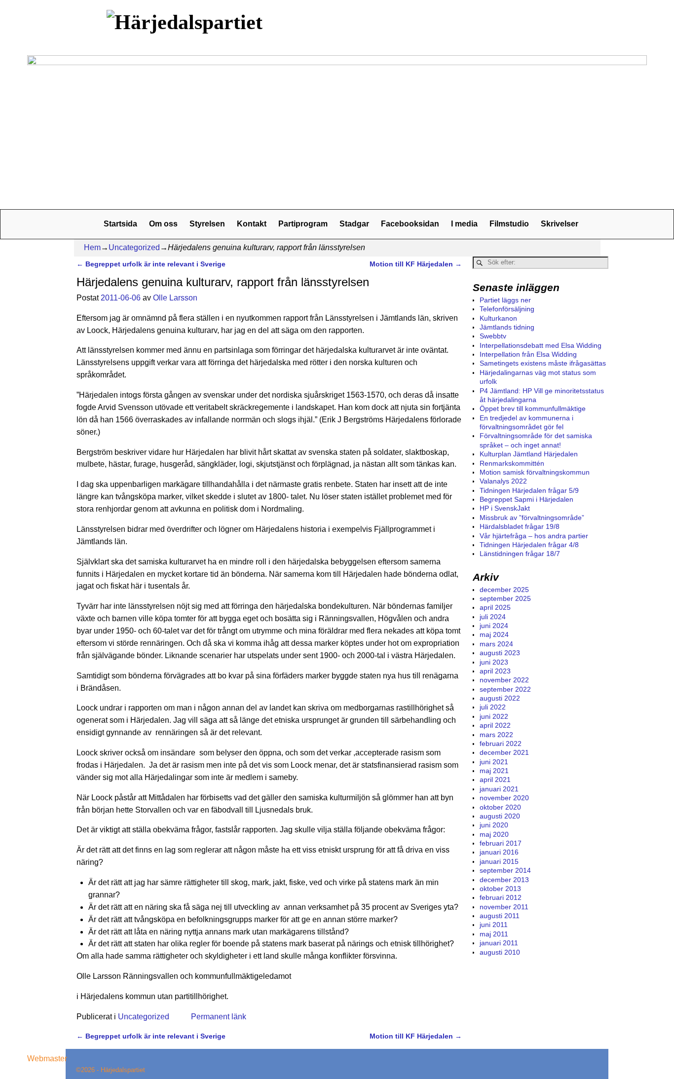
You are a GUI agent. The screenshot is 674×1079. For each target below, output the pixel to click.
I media (464, 224)
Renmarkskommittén (512, 463)
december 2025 (504, 590)
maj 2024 (494, 634)
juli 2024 (493, 617)
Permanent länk (218, 1016)
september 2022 (505, 689)
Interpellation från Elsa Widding (528, 354)
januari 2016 (499, 852)
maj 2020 (494, 834)
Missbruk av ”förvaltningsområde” (532, 517)
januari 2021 (499, 789)
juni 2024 (494, 626)
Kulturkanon (498, 318)
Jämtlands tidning (507, 327)
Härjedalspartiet (123, 1070)
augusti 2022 (500, 698)
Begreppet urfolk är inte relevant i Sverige (150, 264)
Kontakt (251, 224)
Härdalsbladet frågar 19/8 (520, 526)
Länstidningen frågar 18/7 (520, 554)
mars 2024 (496, 644)
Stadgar (354, 224)
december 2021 (504, 752)
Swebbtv (493, 336)
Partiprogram (303, 224)
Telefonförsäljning (507, 309)
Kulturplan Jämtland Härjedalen (529, 454)
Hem (92, 247)
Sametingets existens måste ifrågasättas (543, 363)
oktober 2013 (500, 889)
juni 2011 (494, 925)
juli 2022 (493, 707)
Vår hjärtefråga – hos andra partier (534, 536)
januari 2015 (499, 861)
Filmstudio (509, 224)
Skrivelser (559, 224)
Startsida (120, 224)
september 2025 (505, 598)
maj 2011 (494, 934)
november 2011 (504, 907)
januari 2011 (499, 943)
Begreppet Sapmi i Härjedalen (526, 499)
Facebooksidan (410, 224)
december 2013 (504, 880)
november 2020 (504, 798)
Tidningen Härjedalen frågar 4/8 (529, 545)
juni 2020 (494, 825)
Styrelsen (207, 224)
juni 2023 (494, 662)
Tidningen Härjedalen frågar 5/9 (529, 490)
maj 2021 (494, 771)
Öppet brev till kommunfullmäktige (533, 408)
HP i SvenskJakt (505, 508)
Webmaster (47, 1058)
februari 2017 (501, 843)
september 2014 (505, 870)
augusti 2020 (500, 816)
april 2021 (495, 779)
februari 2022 (501, 743)
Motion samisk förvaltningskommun (535, 472)
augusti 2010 (500, 952)
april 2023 (495, 671)
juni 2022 (494, 716)
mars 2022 (496, 735)
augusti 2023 (500, 653)
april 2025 (495, 607)
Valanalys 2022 (503, 481)
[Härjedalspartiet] (187, 22)
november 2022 (504, 680)
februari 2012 (501, 897)
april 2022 (495, 725)
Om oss (163, 224)
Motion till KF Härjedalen (416, 264)
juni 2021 (494, 762)
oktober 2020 (500, 807)
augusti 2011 (500, 916)
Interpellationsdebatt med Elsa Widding (540, 345)
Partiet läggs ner (505, 300)
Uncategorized (134, 247)
